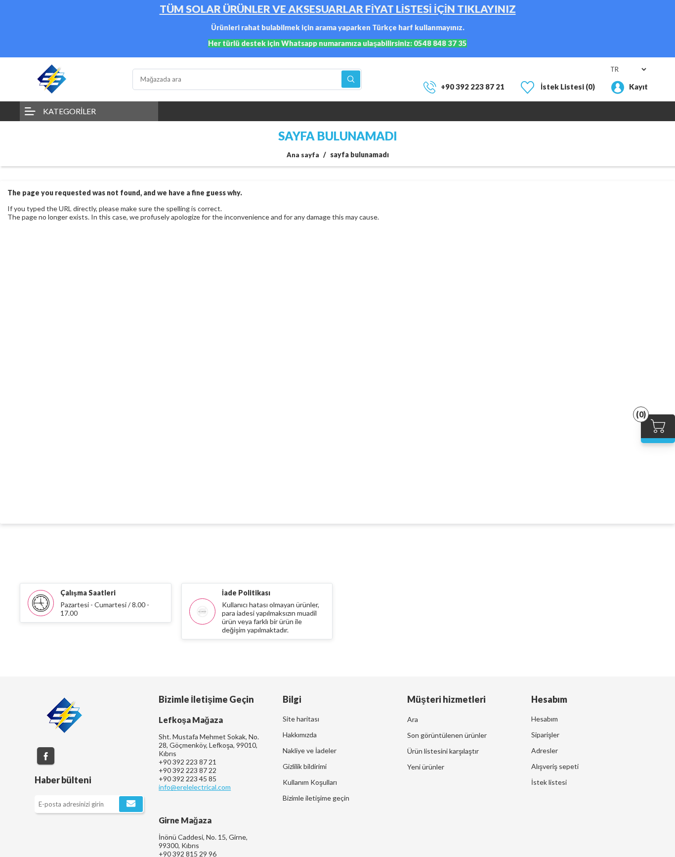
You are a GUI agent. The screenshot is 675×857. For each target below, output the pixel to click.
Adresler (544, 750)
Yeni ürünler (425, 767)
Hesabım (544, 719)
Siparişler (545, 734)
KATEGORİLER (69, 111)
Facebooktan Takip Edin (45, 756)
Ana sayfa (303, 155)
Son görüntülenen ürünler (447, 735)
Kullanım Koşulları (310, 782)
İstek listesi (549, 782)
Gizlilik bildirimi (305, 766)
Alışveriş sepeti (555, 766)
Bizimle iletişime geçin (316, 798)
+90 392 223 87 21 (473, 86)
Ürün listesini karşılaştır (443, 751)
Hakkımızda (300, 734)
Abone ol (131, 804)
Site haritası (301, 719)
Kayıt (638, 86)
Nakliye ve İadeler (310, 750)
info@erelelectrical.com (195, 787)
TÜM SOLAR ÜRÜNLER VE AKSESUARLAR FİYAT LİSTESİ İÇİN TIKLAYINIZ (338, 8)
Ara (350, 79)
